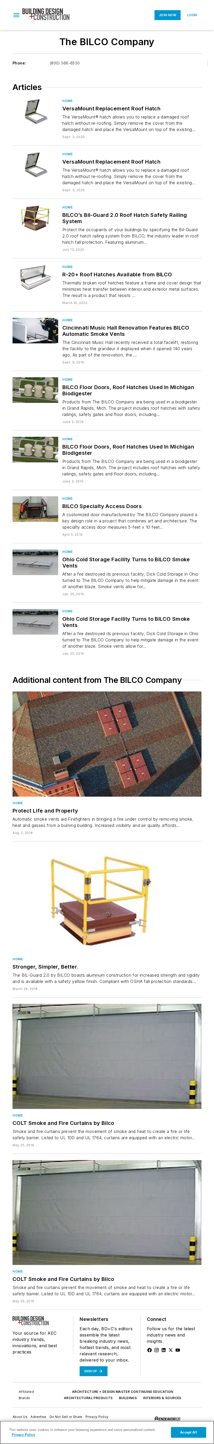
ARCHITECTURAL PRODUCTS (88, 1398)
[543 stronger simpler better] (107, 900)
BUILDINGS (128, 1398)
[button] (16, 15)
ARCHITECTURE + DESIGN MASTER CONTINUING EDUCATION (122, 1392)
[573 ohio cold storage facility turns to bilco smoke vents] (35, 562)
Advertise (38, 1417)
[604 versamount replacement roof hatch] (35, 111)
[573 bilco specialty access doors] (35, 509)
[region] (107, 1432)
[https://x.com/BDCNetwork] (170, 1350)
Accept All (188, 1432)
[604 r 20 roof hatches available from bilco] (35, 277)
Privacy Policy (97, 1417)
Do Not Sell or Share (66, 1417)
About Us (20, 1417)
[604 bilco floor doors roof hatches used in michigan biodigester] (35, 449)
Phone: (19, 63)
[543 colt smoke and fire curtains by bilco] (107, 1056)
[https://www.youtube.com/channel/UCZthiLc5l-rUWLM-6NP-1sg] (177, 1350)
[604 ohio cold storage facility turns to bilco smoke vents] (35, 621)
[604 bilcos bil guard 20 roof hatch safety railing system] (35, 217)
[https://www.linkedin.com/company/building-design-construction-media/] (163, 1350)
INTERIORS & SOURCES (162, 1398)
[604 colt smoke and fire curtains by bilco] (107, 1212)
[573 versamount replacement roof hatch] (35, 164)
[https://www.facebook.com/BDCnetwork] (149, 1350)
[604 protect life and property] (107, 743)
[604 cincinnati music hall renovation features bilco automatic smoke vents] (35, 330)
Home (67, 101)
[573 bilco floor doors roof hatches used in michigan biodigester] (35, 390)
